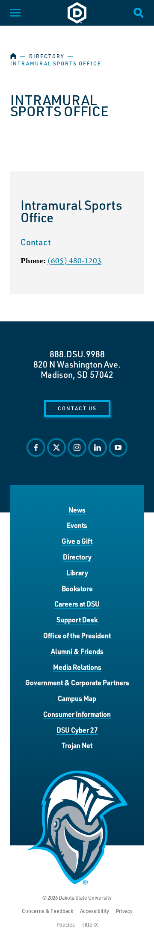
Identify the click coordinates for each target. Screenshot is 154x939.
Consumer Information (77, 713)
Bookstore (77, 588)
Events (77, 525)
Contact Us (77, 408)
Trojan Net (77, 745)
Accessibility (94, 911)
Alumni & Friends (77, 651)
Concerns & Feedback (47, 911)
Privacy (124, 911)
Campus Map (77, 698)
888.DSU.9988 (77, 353)
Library (77, 572)
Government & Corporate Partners (77, 682)
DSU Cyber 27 (77, 729)
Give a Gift (77, 540)
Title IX (90, 924)
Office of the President (77, 635)
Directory (46, 56)
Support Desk (77, 619)
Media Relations (77, 666)
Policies (65, 924)
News (77, 509)
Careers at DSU (77, 603)
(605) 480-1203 (74, 261)
